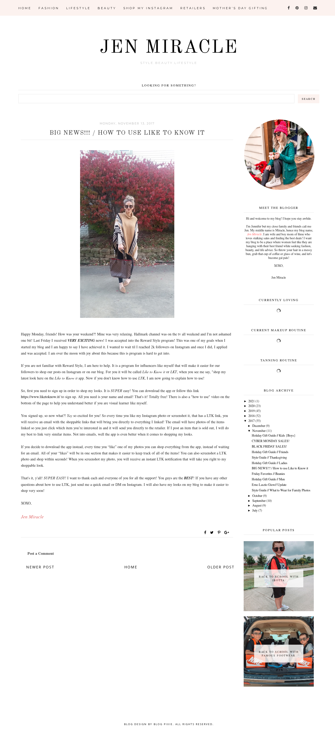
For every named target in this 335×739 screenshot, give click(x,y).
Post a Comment (40, 553)
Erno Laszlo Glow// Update (269, 484)
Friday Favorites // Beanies (268, 473)
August (256, 505)
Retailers (193, 8)
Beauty (107, 8)
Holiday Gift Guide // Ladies (269, 463)
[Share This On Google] (227, 532)
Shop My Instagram (148, 8)
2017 (251, 421)
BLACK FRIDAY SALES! (269, 446)
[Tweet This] (212, 532)
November (259, 430)
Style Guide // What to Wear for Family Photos (281, 490)
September (259, 500)
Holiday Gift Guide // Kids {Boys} (273, 435)
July (255, 510)
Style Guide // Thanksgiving (269, 457)
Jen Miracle (169, 48)
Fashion (48, 8)
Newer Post (40, 566)
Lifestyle (78, 8)
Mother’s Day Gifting (240, 8)
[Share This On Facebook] (205, 532)
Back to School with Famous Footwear (279, 653)
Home (24, 8)
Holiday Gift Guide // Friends (270, 452)
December (258, 425)
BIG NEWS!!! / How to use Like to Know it (280, 468)
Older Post (220, 566)
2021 (251, 401)
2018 (251, 416)
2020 (251, 406)
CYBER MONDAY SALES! (270, 441)
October (257, 495)
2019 (251, 411)
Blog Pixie (163, 724)
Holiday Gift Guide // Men (268, 479)
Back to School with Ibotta (279, 578)
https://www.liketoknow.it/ (40, 396)
